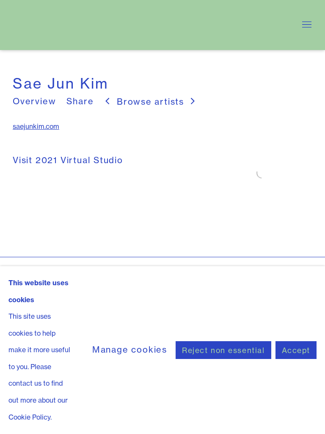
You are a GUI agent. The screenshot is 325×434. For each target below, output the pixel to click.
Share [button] (80, 101)
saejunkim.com (36, 126)
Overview (34, 101)
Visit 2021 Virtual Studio (68, 160)
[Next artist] (193, 102)
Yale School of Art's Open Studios (118, 25)
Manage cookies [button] (129, 350)
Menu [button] (306, 25)
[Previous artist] (108, 102)
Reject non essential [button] (223, 350)
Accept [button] (296, 350)
